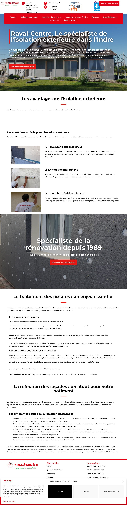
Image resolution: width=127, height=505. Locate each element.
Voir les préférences (111, 492)
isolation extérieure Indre (51, 52)
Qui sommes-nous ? (29, 17)
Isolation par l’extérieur (96, 466)
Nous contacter (70, 20)
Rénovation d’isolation (96, 474)
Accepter (60, 492)
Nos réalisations (110, 17)
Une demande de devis (109, 3)
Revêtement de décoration (98, 477)
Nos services (51, 474)
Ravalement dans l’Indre (77, 17)
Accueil (13, 17)
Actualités (54, 20)
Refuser (86, 492)
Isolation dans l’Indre (51, 17)
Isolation (50, 477)
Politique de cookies (9, 501)
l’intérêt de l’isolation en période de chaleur (103, 452)
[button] (123, 481)
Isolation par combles (95, 470)
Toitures (95, 17)
